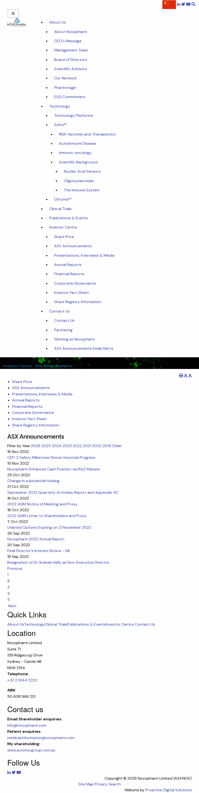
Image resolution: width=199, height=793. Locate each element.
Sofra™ (60, 124)
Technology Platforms (73, 115)
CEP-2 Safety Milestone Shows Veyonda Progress (51, 457)
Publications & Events (68, 218)
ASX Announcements (73, 245)
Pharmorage (65, 87)
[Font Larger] (190, 375)
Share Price (64, 236)
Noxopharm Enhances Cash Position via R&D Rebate (53, 469)
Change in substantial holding (33, 480)
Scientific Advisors (70, 68)
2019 (107, 445)
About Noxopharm (70, 31)
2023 (67, 445)
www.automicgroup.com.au (31, 750)
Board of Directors (70, 59)
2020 (97, 445)
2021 (87, 445)
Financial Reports (69, 273)
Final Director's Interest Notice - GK (38, 550)
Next (12, 605)
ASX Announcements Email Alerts (83, 348)
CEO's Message (68, 40)
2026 (35, 445)
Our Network (65, 78)
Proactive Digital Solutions (168, 790)
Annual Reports (68, 264)
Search (114, 784)
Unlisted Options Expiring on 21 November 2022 (49, 527)
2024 (56, 445)
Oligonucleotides (79, 180)
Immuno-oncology (75, 152)
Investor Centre (63, 227)
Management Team (71, 50)
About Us (57, 22)
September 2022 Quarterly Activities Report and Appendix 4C (62, 492)
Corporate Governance (75, 283)
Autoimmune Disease (77, 143)
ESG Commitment (69, 96)
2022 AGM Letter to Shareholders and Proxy (47, 515)
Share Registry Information (77, 301)
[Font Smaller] (185, 375)
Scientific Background (78, 162)
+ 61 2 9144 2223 (22, 680)
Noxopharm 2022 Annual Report (36, 539)
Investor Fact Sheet (71, 292)
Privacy (101, 784)
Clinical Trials (60, 208)
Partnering (63, 330)
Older (117, 445)
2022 (77, 445)
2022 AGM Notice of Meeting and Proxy (42, 504)
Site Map (86, 784)
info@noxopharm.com (26, 725)
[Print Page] (181, 375)
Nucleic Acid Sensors (82, 171)
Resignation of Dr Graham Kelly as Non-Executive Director (58, 562)
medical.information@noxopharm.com (41, 737)
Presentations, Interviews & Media (84, 255)
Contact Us (59, 311)
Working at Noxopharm (74, 339)
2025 (46, 445)
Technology (59, 106)
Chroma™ (62, 199)
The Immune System (82, 190)
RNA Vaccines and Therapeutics (87, 134)
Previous (15, 568)
